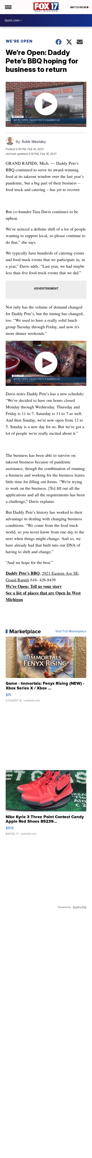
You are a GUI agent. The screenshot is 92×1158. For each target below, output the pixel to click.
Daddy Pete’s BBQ (23, 573)
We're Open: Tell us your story (34, 586)
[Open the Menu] (8, 7)
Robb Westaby (34, 141)
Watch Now (78, 7)
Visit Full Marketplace (70, 631)
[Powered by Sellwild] (79, 907)
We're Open (19, 41)
